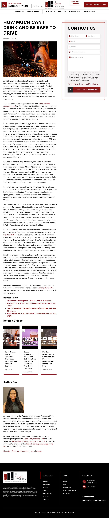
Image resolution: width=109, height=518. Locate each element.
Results (61, 11)
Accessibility (66, 493)
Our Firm (19, 11)
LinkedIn (6, 451)
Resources (89, 11)
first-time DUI (8, 235)
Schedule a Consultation (87, 90)
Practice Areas (33, 11)
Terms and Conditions (89, 84)
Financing (46, 496)
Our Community (47, 493)
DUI (16, 38)
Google (39, 451)
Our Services (46, 484)
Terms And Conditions (69, 490)
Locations (49, 11)
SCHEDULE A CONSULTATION (96, 5)
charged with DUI (46, 288)
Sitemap (65, 481)
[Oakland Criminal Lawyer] (54, 5)
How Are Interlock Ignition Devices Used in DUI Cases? (29, 301)
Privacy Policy (73, 84)
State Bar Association (20, 451)
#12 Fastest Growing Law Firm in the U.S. (28, 441)
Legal (64, 484)
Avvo (32, 451)
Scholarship (74, 11)
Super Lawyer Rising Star (33, 439)
